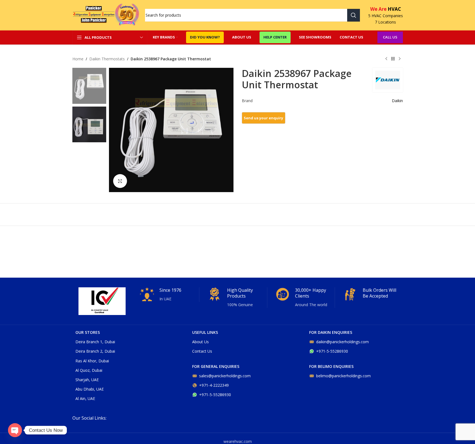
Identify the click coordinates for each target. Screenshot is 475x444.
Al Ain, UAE (85, 398)
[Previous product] (386, 59)
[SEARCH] (353, 15)
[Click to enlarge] (120, 181)
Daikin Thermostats (107, 58)
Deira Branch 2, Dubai (95, 351)
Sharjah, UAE (87, 379)
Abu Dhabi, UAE (89, 389)
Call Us (390, 37)
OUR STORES (87, 332)
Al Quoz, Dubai (88, 370)
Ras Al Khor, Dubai (92, 360)
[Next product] (399, 59)
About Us (200, 341)
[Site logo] (105, 14)
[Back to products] (393, 59)
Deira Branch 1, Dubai (95, 341)
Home (77, 58)
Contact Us (202, 351)
